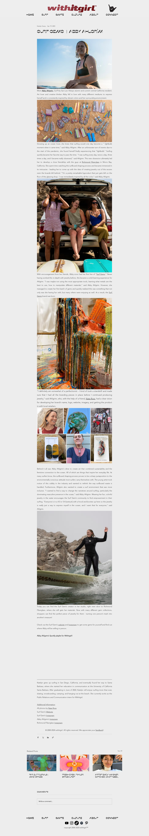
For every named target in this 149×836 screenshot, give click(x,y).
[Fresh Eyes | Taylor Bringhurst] (74, 763)
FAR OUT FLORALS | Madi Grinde (38, 776)
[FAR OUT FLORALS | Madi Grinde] (41, 763)
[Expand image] (50, 421)
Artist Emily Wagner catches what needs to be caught (107, 776)
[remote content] (74, 657)
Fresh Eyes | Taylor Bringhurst (73, 776)
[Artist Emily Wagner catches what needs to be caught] (107, 763)
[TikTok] (76, 823)
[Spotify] (81, 823)
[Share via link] (53, 737)
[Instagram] (72, 823)
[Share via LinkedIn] (48, 737)
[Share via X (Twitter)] (43, 737)
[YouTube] (67, 823)
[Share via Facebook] (38, 737)
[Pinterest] (86, 823)
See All (120, 751)
